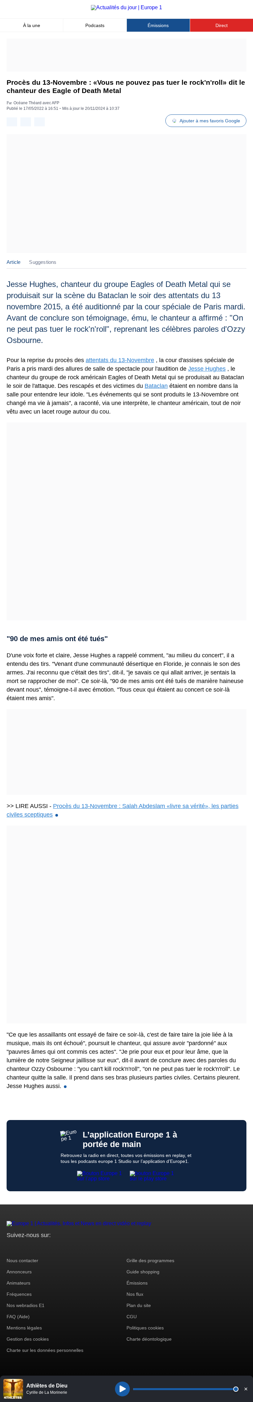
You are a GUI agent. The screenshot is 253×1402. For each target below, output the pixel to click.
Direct (221, 25)
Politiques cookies (145, 1327)
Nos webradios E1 (25, 1305)
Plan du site (138, 1305)
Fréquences (19, 1294)
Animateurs (18, 1283)
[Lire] (122, 1389)
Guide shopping (142, 1271)
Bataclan (156, 386)
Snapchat (55, 1247)
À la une (31, 25)
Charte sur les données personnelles (45, 1350)
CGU (131, 1316)
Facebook (33, 1247)
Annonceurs (19, 1271)
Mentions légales (24, 1327)
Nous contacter (22, 1260)
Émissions (158, 25)
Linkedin (67, 1247)
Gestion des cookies (28, 1339)
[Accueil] (126, 7)
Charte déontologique (149, 1339)
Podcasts (94, 25)
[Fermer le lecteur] (246, 1389)
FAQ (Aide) (18, 1316)
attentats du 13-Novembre (120, 360)
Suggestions (42, 262)
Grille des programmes (150, 1260)
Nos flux (134, 1294)
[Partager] (12, 121)
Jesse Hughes (207, 368)
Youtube (44, 1247)
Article (13, 262)
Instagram (22, 1247)
